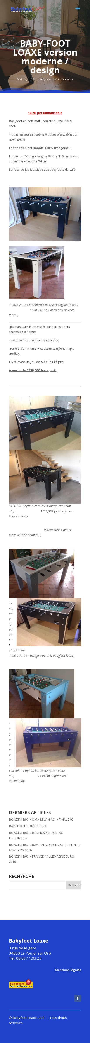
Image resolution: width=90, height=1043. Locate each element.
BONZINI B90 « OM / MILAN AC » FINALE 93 (41, 819)
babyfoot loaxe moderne (55, 79)
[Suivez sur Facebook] (77, 998)
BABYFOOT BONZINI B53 (27, 826)
